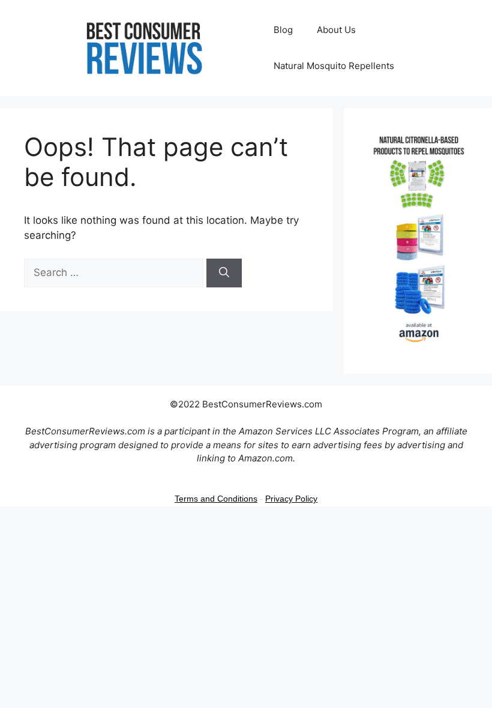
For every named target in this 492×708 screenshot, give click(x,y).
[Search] (224, 273)
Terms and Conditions (216, 498)
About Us (336, 29)
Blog (283, 29)
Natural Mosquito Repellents (334, 65)
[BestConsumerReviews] (143, 47)
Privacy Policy (291, 498)
